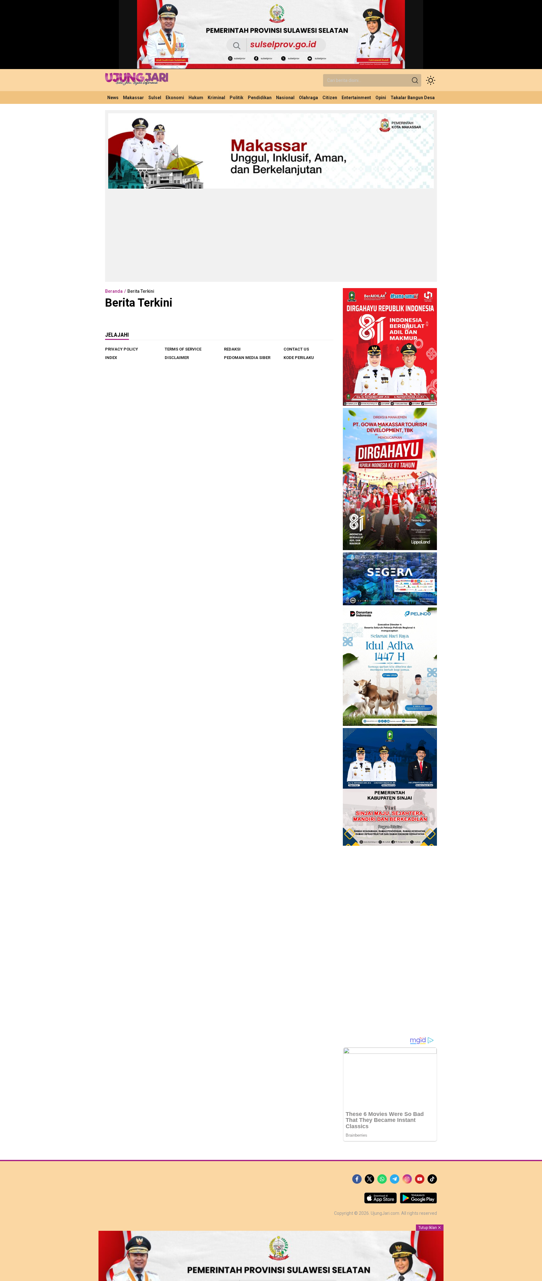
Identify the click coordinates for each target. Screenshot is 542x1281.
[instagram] (407, 1179)
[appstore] (380, 1201)
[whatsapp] (382, 1179)
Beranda (114, 291)
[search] (415, 80)
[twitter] (369, 1179)
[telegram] (394, 1179)
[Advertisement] (271, 235)
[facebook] (357, 1179)
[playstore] (418, 1201)
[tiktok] (432, 1179)
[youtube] (419, 1179)
